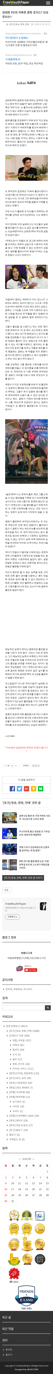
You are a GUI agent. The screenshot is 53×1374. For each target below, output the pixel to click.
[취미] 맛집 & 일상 (21, 1125)
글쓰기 (9, 1355)
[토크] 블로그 (18, 1130)
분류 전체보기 (16, 1026)
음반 (17, 1059)
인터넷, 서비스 (22, 1068)
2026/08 (26, 1159)
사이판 (18, 1106)
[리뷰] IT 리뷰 (19, 1035)
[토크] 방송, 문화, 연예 (19, 24)
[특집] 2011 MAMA (21, 1087)
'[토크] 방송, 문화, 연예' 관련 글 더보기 (23, 878)
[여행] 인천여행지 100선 (24, 1116)
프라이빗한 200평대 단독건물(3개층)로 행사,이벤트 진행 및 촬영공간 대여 (26, 44)
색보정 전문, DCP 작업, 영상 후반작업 (24, 63)
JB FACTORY (32, 1369)
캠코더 (18, 1050)
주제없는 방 (17, 1139)
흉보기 (14, 1135)
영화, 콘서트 (21, 1064)
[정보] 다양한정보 (20, 1083)
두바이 (17, 1111)
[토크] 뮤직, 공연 (20, 1078)
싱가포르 (18, 1102)
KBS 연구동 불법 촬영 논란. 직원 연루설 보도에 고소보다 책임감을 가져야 (34, 864)
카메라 (18, 1045)
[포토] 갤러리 (18, 1120)
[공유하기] (12, 765)
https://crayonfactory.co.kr (18, 55)
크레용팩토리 (12, 59)
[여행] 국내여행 (19, 1092)
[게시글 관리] (16, 765)
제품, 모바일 (21, 1040)
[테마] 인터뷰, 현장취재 (24, 1073)
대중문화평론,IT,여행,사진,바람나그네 (20, 909)
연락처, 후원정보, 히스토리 (19, 989)
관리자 (9, 1349)
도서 (16, 1054)
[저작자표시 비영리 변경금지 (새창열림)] (36, 766)
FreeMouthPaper (15, 904)
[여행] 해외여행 (19, 1097)
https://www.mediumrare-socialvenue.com (23, 33)
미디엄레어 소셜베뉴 (16, 38)
